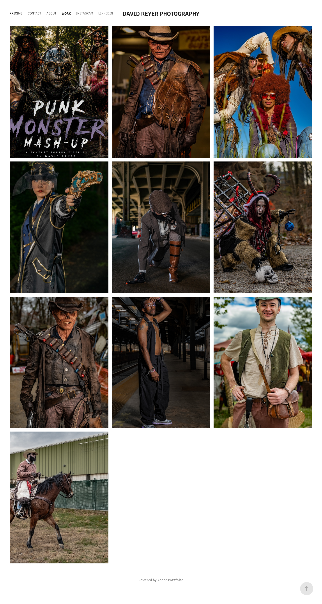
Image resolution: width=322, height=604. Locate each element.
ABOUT (51, 13)
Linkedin (105, 13)
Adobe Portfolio (170, 579)
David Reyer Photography (161, 13)
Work (66, 13)
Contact (34, 13)
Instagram (84, 13)
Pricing (16, 13)
